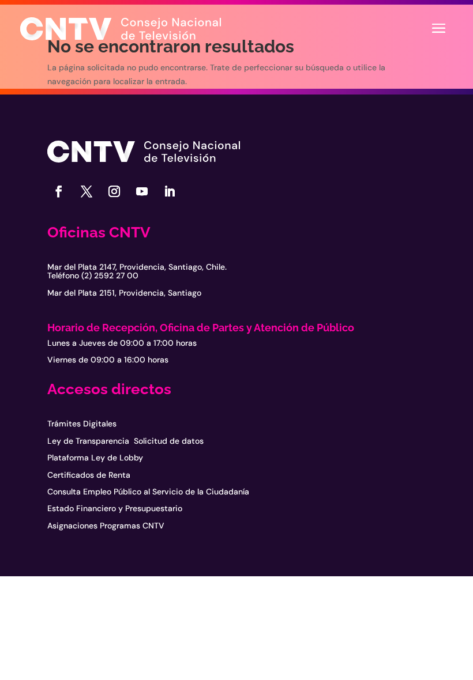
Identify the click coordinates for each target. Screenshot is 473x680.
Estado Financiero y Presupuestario (114, 508)
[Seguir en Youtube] (141, 191)
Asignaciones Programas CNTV (105, 525)
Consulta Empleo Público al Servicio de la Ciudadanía (148, 491)
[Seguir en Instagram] (114, 191)
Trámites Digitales (82, 423)
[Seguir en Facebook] (58, 191)
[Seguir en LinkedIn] (169, 191)
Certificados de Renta (88, 475)
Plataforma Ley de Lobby (95, 457)
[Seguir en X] (86, 191)
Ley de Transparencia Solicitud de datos (125, 441)
